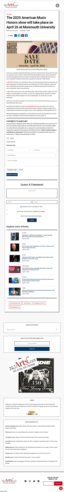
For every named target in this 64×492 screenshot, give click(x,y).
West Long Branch (14, 307)
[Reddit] (38, 481)
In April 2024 (9, 91)
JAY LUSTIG (15, 30)
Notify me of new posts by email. (31, 216)
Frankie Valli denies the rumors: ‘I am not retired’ (27, 457)
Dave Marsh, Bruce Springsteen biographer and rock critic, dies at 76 (31, 453)
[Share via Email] (26, 35)
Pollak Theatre (27, 303)
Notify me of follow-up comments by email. (31, 211)
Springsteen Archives (39, 303)
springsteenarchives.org (32, 106)
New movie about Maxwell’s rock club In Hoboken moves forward (30, 432)
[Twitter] (34, 481)
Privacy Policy (3, 491)
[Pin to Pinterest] (22, 35)
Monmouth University (15, 303)
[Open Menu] (57, 5)
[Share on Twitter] (19, 35)
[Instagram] (30, 481)
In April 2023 (9, 82)
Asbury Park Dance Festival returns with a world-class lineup (32, 437)
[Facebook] (25, 481)
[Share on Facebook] (15, 35)
